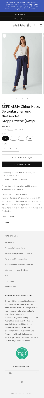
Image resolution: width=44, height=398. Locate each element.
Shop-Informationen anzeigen (16, 179)
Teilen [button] (7, 222)
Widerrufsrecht (11, 286)
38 (22, 138)
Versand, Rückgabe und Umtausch (18, 253)
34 (5, 138)
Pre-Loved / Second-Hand (15, 248)
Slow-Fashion (10, 242)
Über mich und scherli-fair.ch (16, 270)
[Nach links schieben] (16, 98)
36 (14, 138)
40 (30, 138)
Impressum (9, 281)
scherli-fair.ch (18, 393)
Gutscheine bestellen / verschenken (19, 264)
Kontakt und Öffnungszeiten (16, 259)
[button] (3, 25)
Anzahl (4, 144)
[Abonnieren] (36, 373)
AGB (6, 275)
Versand (10, 130)
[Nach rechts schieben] (27, 98)
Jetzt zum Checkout (22, 164)
